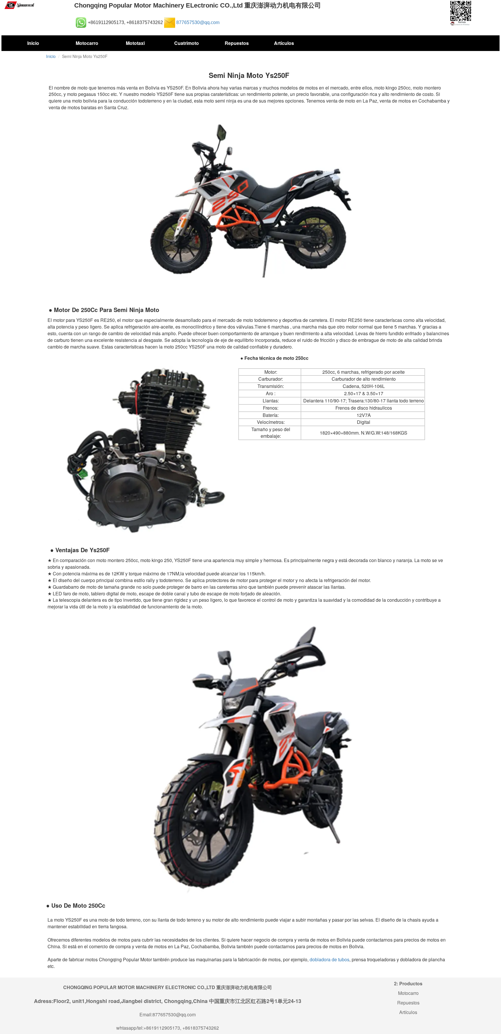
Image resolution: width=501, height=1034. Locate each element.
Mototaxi (135, 43)
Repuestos (236, 43)
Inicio (33, 43)
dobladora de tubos (328, 959)
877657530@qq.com (197, 22)
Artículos (284, 43)
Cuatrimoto (186, 43)
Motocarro (87, 43)
